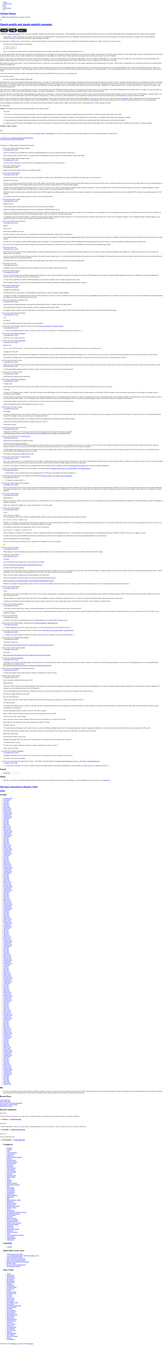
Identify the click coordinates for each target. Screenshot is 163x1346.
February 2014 (7, 992)
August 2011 (6, 1038)
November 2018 (7, 905)
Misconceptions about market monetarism (18, 1261)
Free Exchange (11, 1299)
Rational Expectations (13, 1224)
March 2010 (6, 1064)
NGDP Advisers (11, 1321)
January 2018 (7, 920)
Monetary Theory (40, 133)
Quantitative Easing (12, 1221)
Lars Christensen (11, 1311)
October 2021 (7, 852)
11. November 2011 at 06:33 (11, 752)
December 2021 (7, 848)
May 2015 (6, 969)
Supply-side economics (13, 1229)
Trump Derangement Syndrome (15, 1235)
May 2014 (6, 987)
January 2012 (7, 1030)
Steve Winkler (10, 1334)
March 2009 (6, 1082)
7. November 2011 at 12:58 (10, 649)
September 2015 (7, 963)
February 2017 (7, 937)
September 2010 (7, 1055)
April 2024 (6, 806)
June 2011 (6, 1041)
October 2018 (7, 907)
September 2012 (7, 1018)
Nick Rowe (10, 1322)
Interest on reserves (12, 1183)
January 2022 (7, 847)
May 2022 (6, 841)
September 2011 (7, 1036)
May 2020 (6, 877)
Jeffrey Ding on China (6, 1106)
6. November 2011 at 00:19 (10, 470)
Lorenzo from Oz (25, 436)
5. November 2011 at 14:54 (10, 249)
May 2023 (6, 822)
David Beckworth (11, 1287)
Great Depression (11, 1171)
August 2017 (6, 928)
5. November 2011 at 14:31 (10, 222)
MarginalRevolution (12, 1315)
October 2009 (7, 1072)
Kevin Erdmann (11, 1310)
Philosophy (10, 1216)
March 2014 (6, 991)
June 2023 (6, 821)
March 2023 (6, 826)
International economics (13, 1184)
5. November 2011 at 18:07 (10, 335)
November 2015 (7, 960)
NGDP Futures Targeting (13, 1266)
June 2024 (6, 803)
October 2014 (7, 980)
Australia (9, 1149)
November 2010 (7, 1052)
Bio (4, 5)
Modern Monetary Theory (14, 1200)
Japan (8, 1186)
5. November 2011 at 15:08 (10, 287)
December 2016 (7, 940)
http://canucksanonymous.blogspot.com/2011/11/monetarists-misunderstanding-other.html (27, 665)
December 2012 (7, 1013)
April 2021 (6, 861)
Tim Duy (9, 1337)
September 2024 (7, 798)
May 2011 (6, 1042)
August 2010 (6, 1056)
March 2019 (6, 899)
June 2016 (6, 949)
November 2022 (7, 832)
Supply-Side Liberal (12, 1336)
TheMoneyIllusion (8, 13)
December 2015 (7, 958)
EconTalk (9, 1295)
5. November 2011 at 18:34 (10, 362)
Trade (8, 1233)
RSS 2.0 (86, 133)
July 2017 (6, 929)
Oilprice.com (10, 1325)
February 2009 (7, 1084)
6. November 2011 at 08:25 (10, 509)
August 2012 (6, 1020)
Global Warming (11, 1168)
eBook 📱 (22, 30)
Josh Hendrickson (11, 1307)
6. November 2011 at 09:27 (10, 556)
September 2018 (7, 908)
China (8, 1151)
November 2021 (7, 850)
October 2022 (7, 833)
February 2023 (7, 827)
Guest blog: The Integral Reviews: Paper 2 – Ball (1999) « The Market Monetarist (77, 761)
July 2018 (6, 911)
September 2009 (7, 1073)
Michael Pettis (10, 1318)
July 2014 (6, 984)
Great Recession (11, 1172)
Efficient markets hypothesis (14, 1157)
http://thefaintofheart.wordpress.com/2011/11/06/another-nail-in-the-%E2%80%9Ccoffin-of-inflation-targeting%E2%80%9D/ (36, 433)
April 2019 (6, 897)
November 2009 (7, 1070)
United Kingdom (11, 1238)
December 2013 (7, 995)
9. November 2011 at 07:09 (10, 670)
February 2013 (7, 1010)
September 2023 (7, 816)
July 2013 (6, 1003)
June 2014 (6, 986)
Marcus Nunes (11, 1313)
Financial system (11, 1163)
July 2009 (6, 1076)
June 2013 (6, 1004)
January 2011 (7, 1049)
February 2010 (7, 1065)
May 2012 (6, 1024)
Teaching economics (12, 1232)
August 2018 (6, 910)
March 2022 (6, 844)
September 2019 (7, 890)
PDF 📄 (13, 30)
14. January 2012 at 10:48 (10, 762)
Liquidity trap (10, 1194)
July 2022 (6, 838)
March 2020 (6, 881)
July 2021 (6, 856)
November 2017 (7, 923)
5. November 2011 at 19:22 (10, 381)
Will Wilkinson (11, 1339)
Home (5, 2)
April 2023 (6, 824)
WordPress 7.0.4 (14, 1343)
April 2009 (6, 1081)
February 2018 (7, 919)
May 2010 (6, 1061)
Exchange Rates (11, 1160)
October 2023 (7, 815)
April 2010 (6, 1062)
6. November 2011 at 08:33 (10, 549)
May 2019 (6, 896)
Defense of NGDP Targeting (14, 1257)
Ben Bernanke (11, 1278)
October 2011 (7, 1035)
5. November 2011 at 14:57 (10, 265)
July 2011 (6, 1039)
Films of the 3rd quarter (18, 1129)
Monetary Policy (11, 1204)
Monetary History (11, 1203)
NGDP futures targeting (13, 1213)
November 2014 (7, 978)
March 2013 (6, 1009)
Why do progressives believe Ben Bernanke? (12, 139)
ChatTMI (9, 1247)
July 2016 (6, 948)
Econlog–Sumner (11, 1292)
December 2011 (7, 1032)
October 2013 (7, 998)
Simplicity (30, 1343)
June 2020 (6, 876)
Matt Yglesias (10, 1316)
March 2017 (6, 936)
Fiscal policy (10, 1165)
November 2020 (7, 868)
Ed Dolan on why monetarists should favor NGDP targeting (17, 138)
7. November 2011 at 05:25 (10, 617)
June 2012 (6, 1023)
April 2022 (6, 842)
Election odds (10, 1298)
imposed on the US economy (78, 465)
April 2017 (6, 934)
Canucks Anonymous (13, 34)
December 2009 (7, 1068)
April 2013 (6, 1007)
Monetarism (10, 1201)
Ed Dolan (9, 1296)
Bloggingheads (11, 1281)
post (34, 38)
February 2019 (7, 900)
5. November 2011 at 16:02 (10, 301)
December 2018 (7, 903)
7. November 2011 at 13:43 (10, 659)
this (15, 37)
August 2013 (6, 1001)
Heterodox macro (11, 1175)
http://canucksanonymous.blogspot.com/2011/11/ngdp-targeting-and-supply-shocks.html (26, 655)
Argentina (9, 1148)
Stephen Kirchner (11, 1333)
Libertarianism (11, 1192)
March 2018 (6, 917)
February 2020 (7, 882)
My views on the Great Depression (16, 1265)
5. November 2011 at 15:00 (10, 272)
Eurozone (9, 1158)
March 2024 (6, 807)
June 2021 (6, 858)
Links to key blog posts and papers (16, 1260)
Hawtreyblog (10, 1304)
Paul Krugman (95, 100)
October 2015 (7, 962)
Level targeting (11, 1191)
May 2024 (6, 804)
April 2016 (6, 952)
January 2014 (7, 994)
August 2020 (6, 873)
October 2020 (7, 870)
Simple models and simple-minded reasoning (26, 24)
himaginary (21, 658)
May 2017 (6, 932)
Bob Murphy (22, 333)
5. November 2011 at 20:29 (10, 458)
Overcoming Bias (11, 1327)
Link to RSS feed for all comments (16, 1258)
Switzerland (10, 1230)
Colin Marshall (11, 1286)
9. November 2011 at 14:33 (10, 677)
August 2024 (6, 800)
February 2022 (7, 845)
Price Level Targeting (12, 1220)
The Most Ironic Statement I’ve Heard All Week (50, 326)
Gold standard (10, 1169)
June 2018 (6, 913)
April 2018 (6, 916)
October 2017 (7, 925)
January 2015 (7, 975)
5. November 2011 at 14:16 (10, 201)
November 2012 (7, 1015)
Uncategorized (11, 1236)
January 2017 (7, 939)
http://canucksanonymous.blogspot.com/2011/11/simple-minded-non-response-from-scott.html (28, 645)
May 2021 (6, 859)
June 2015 (6, 968)
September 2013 (7, 1000)
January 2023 (7, 829)
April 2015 (6, 971)
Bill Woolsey (10, 1279)
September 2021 (7, 853)
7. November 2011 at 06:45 (10, 632)
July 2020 (6, 874)
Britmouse (9, 1284)
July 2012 (6, 1021)
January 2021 (7, 865)
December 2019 (7, 885)
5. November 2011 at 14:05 (10, 174)
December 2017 (7, 922)
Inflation (9, 1181)
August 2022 (6, 836)
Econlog (9, 1290)
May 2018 (6, 914)
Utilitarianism (10, 1239)
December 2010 (7, 1050)
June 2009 (6, 1078)
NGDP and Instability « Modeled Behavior (46, 623)
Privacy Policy (7, 8)
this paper (125, 98)
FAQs (5, 6)
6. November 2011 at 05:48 (10, 495)
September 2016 (7, 945)
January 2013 (7, 1012)
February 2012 (7, 1029)
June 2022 (6, 839)
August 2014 (6, 983)
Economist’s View (12, 1293)
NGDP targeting (49, 133)
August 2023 (6, 818)
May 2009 (6, 1079)
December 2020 (7, 867)
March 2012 (6, 1027)
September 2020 (7, 871)
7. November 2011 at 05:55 (10, 624)
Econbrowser (10, 1289)
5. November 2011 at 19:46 (10, 408)
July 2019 (6, 893)
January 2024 (7, 810)
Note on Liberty (11, 1324)
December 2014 (7, 977)
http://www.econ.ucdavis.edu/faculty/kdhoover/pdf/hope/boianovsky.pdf (22, 565)
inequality (9, 1180)
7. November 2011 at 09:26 (10, 639)
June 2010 (6, 1059)
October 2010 (7, 1053)
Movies (9, 1209)
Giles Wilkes (10, 1301)
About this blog (7, 3)
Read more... (107, 780)
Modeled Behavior (12, 1319)
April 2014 (6, 989)
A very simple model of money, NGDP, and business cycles (23, 1255)
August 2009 (6, 1075)
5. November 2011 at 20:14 (10, 437)
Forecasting (10, 1166)
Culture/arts (10, 1155)
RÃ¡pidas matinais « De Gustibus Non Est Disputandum (57, 476)
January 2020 (7, 884)
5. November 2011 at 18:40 (10, 373)
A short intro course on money (15, 1254)
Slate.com (9, 1331)
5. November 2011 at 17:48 (10, 327)
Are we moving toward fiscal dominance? (11, 1103)
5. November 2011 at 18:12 (10, 342)
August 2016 (6, 946)
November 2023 (7, 813)
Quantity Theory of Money (14, 1223)
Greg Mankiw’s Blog (12, 1302)
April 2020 (6, 879)
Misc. (8, 1198)
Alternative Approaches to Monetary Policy (19, 787)
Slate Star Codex (11, 1330)
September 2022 (7, 835)
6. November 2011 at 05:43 (10, 484)
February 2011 (7, 1047)
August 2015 (6, 965)
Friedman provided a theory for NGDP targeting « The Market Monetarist (70, 468)
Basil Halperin (11, 1276)
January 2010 (7, 1067)
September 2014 (7, 981)
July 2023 (6, 819)
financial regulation (12, 1161)
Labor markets (11, 1189)
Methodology (10, 1197)
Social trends (10, 1227)
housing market (11, 1177)
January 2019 (7, 902)
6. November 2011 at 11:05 (10, 588)
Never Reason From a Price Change (16, 1212)
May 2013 (6, 1006)
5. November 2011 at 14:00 (10, 167)
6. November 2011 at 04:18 (10, 477)
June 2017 (6, 931)
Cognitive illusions (12, 1152)
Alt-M (8, 1273)
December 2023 (7, 812)
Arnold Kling (10, 1275)
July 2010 (6, 1058)
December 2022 (7, 830)
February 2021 (7, 864)
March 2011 (6, 1046)
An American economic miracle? (9, 1104)
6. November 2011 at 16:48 (10, 605)
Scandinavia (10, 1226)
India (8, 1178)
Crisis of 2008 (10, 1154)
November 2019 (7, 887)
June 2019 (6, 894)
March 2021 (6, 862)
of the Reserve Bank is (21, 443)
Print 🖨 (4, 30)
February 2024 (7, 809)
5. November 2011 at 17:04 (10, 314)
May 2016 (6, 951)
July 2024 (6, 801)
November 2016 (7, 942)
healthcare (9, 1174)
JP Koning (9, 1308)
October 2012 (7, 1017)
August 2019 (6, 891)
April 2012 (6, 1026)
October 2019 (7, 888)
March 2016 (6, 954)
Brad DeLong (10, 1282)
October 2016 (7, 943)
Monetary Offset (11, 1263)
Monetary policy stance (13, 1206)
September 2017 (7, 926)
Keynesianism (10, 1187)
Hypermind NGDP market (14, 1305)
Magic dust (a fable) (5, 1101)
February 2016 (7, 955)
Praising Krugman (12, 1218)
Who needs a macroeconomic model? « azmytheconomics (58, 630)
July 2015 (6, 966)
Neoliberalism (10, 1210)
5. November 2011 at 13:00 (10, 149)
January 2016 (7, 957)
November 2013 (7, 997)
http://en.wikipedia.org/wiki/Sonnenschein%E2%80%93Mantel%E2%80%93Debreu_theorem (28, 581)
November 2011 (7, 1033)
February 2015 (7, 974)
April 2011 (6, 1044)
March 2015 (6, 972)
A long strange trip (5, 1100)
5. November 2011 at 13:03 (10, 160)
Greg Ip (5, 37)
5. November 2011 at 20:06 (10, 429)
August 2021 (6, 855)
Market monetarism (12, 1195)
